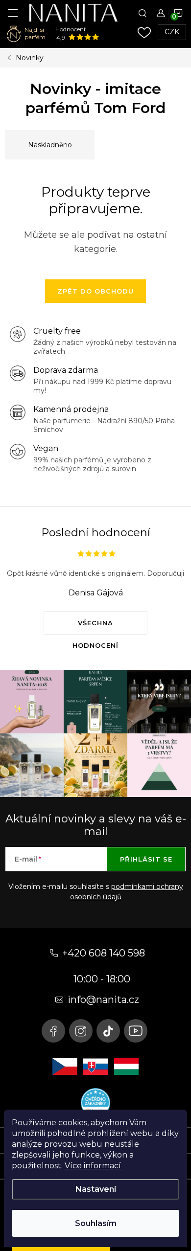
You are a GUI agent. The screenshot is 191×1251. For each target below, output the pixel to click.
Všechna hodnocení (95, 627)
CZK (172, 31)
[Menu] (12, 12)
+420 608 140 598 (103, 953)
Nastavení (95, 1189)
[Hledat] (142, 12)
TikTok (108, 1031)
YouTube (135, 1031)
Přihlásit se (146, 859)
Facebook (53, 1031)
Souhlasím (96, 1223)
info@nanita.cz (103, 999)
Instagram (81, 1031)
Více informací (93, 1165)
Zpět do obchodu (95, 291)
